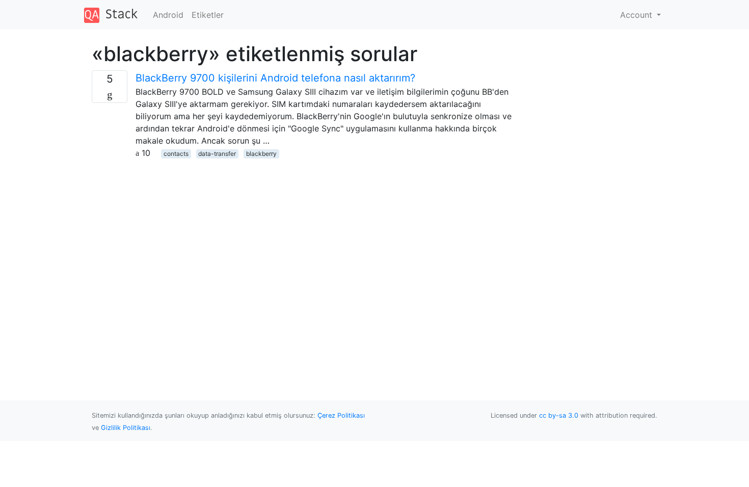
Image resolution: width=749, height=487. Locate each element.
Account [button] (637, 15)
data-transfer (217, 153)
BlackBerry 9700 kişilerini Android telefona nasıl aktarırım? (275, 78)
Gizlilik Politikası (125, 427)
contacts (176, 153)
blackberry (261, 153)
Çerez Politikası (341, 415)
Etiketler (208, 15)
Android (168, 15)
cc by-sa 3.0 (558, 415)
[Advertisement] (302, 230)
